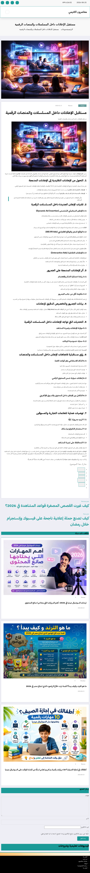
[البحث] (7, 12)
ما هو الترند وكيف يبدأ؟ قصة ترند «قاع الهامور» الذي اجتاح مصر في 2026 (56, 686)
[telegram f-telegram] (12, 2)
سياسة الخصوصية (82, 866)
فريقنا (85, 864)
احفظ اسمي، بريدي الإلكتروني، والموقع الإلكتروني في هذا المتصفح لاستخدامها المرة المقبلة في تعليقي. (65, 834)
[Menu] (13, 12)
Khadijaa (83, 680)
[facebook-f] (17, 2)
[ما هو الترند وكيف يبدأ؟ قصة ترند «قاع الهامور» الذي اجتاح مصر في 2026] (45, 651)
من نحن (85, 859)
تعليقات (87, 796)
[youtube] (2, 2)
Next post (86, 514)
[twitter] (82, 476)
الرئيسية (85, 857)
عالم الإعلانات (79, 174)
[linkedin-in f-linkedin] (7, 2)
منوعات (82, 105)
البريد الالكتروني (85, 827)
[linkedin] (81, 480)
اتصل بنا (85, 868)
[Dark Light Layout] (2, 12)
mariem (70, 105)
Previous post (85, 501)
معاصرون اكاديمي (77, 12)
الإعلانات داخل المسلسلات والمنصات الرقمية (74, 451)
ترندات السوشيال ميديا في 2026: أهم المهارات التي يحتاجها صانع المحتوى (55, 602)
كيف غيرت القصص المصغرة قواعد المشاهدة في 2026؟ (47, 505)
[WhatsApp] (82, 473)
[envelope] (82, 484)
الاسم (87, 819)
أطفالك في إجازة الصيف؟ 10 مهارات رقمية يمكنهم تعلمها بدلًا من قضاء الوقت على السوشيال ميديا (45, 769)
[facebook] (81, 469)
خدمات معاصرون (82, 861)
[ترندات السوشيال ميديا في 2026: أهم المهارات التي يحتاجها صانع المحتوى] (45, 567)
